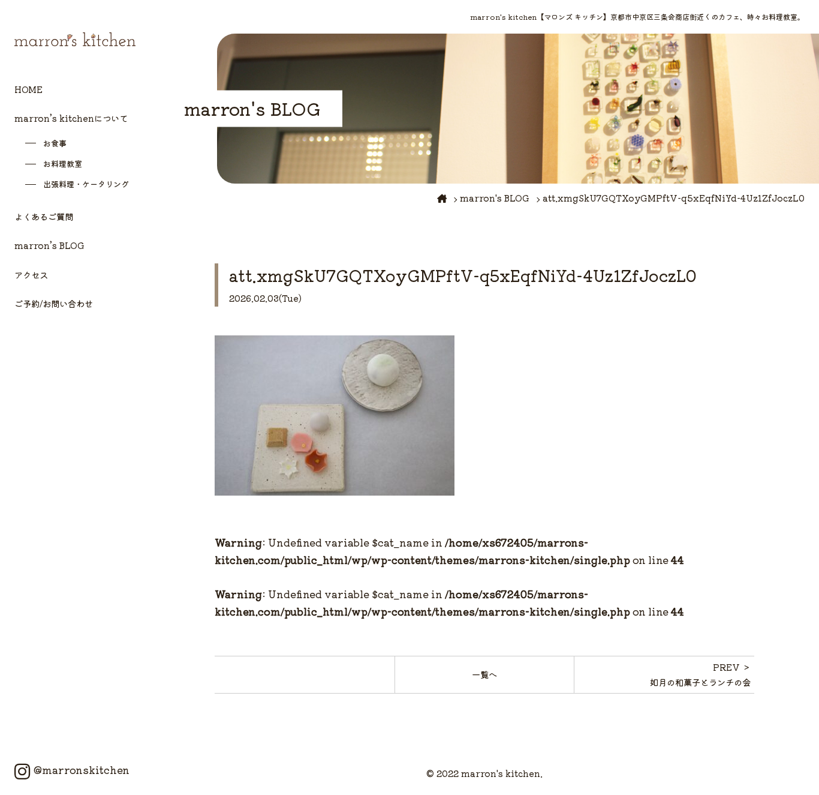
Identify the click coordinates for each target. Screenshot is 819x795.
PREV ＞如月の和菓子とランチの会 (700, 674)
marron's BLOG (494, 197)
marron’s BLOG (49, 245)
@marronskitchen (82, 770)
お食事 (55, 143)
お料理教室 (62, 163)
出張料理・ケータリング (86, 184)
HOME (28, 89)
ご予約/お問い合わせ (53, 303)
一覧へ (484, 674)
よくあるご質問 (43, 216)
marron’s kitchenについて (71, 118)
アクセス (31, 274)
